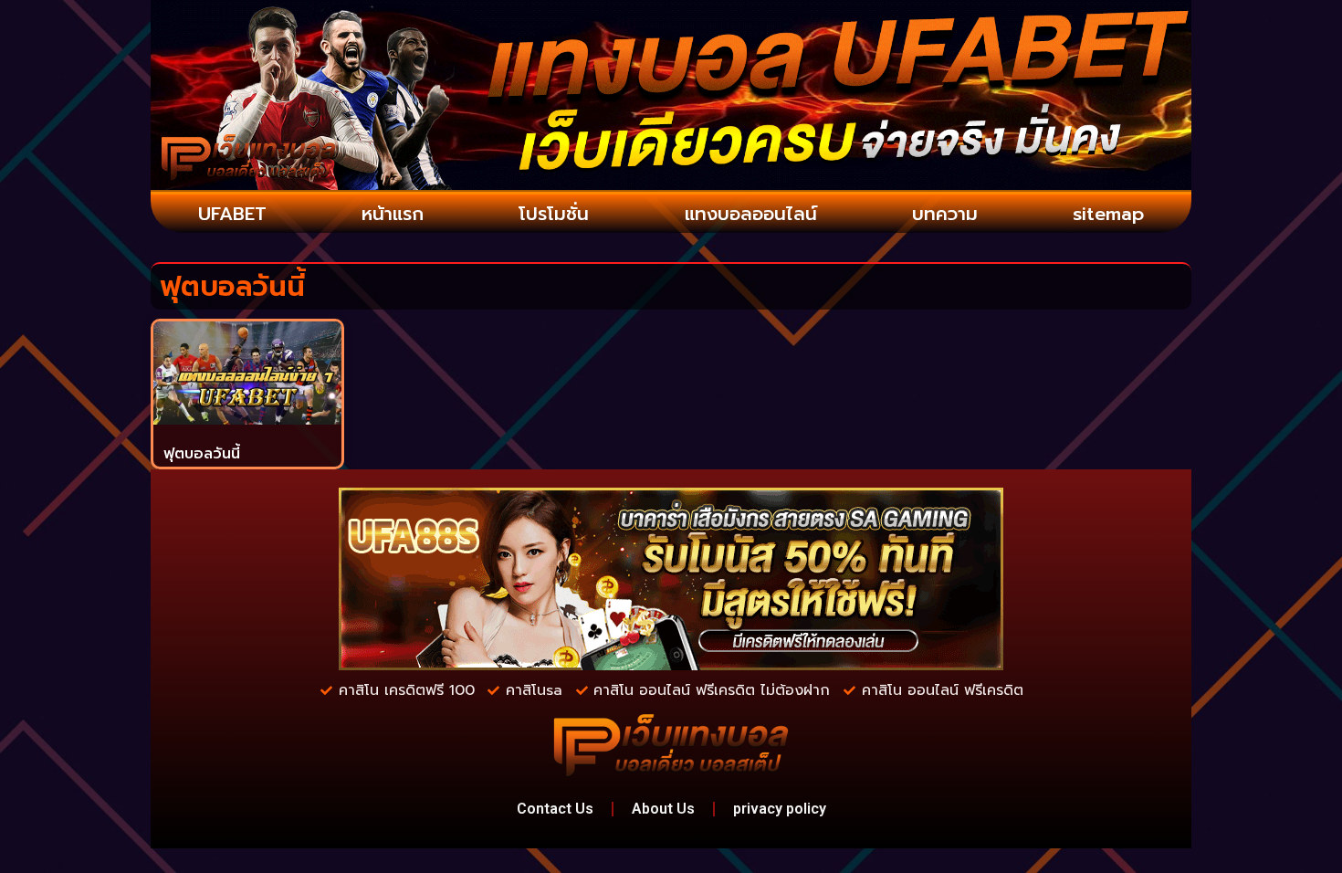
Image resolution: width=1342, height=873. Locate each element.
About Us (663, 808)
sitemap (1108, 213)
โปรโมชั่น (554, 213)
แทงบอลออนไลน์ (751, 213)
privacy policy (779, 808)
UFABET (232, 213)
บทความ (945, 213)
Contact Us (555, 808)
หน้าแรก (393, 213)
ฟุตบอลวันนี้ (201, 454)
